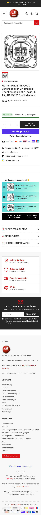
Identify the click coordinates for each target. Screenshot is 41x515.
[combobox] (20, 22)
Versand (8, 148)
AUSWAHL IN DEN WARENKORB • (22, 216)
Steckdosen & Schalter (11, 406)
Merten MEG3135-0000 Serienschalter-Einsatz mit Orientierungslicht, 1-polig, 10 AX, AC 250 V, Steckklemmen (26, 186)
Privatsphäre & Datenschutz (13, 436)
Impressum (6, 445)
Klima (4, 403)
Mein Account (7, 423)
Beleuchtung (7, 385)
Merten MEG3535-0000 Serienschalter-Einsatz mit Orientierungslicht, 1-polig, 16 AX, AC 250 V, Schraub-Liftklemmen (26, 206)
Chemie (5, 388)
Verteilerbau (7, 409)
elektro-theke (16, 504)
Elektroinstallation (9, 391)
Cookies (5, 451)
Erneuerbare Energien (11, 394)
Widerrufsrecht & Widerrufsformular (16, 439)
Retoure (15, 160)
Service (5, 426)
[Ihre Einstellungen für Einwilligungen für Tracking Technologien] (37, 511)
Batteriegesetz (8, 448)
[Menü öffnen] (4, 13)
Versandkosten (22, 486)
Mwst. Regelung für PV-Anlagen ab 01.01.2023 (20, 430)
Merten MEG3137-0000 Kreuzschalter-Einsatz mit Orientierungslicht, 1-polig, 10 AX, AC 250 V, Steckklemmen (26, 196)
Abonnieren (31, 314)
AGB (3, 442)
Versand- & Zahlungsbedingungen (15, 432)
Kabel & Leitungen (9, 400)
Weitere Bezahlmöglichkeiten (20, 136)
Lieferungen (10, 479)
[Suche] (36, 23)
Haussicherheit (8, 397)
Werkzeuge (6, 412)
